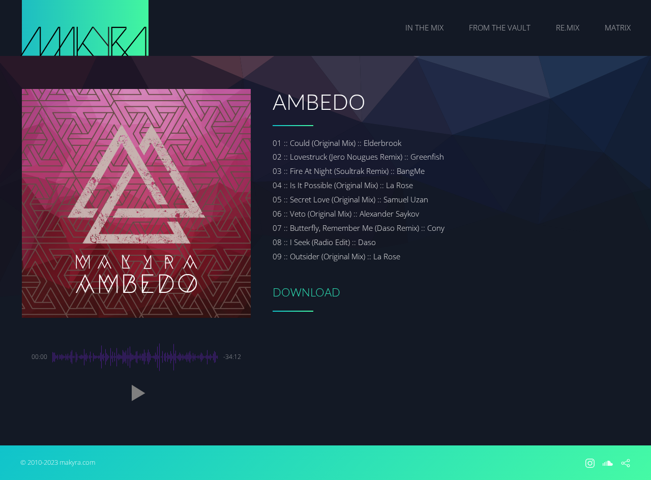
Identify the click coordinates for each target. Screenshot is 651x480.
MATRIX (618, 27)
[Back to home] (84, 28)
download (306, 292)
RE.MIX (567, 27)
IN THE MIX (424, 27)
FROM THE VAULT (499, 27)
